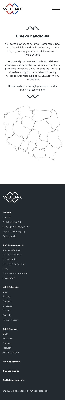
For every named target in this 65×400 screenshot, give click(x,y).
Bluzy (5, 292)
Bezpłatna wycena (12, 254)
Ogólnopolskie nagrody (14, 231)
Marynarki (8, 338)
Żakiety (6, 296)
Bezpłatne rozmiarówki (14, 264)
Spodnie (7, 301)
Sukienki (7, 310)
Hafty (5, 268)
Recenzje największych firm (16, 226)
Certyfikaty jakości (12, 222)
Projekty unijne (10, 236)
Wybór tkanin (9, 259)
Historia (6, 217)
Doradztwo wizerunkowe (15, 273)
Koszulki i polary (11, 320)
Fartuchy (7, 315)
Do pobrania (9, 278)
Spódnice (7, 306)
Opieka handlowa (11, 250)
